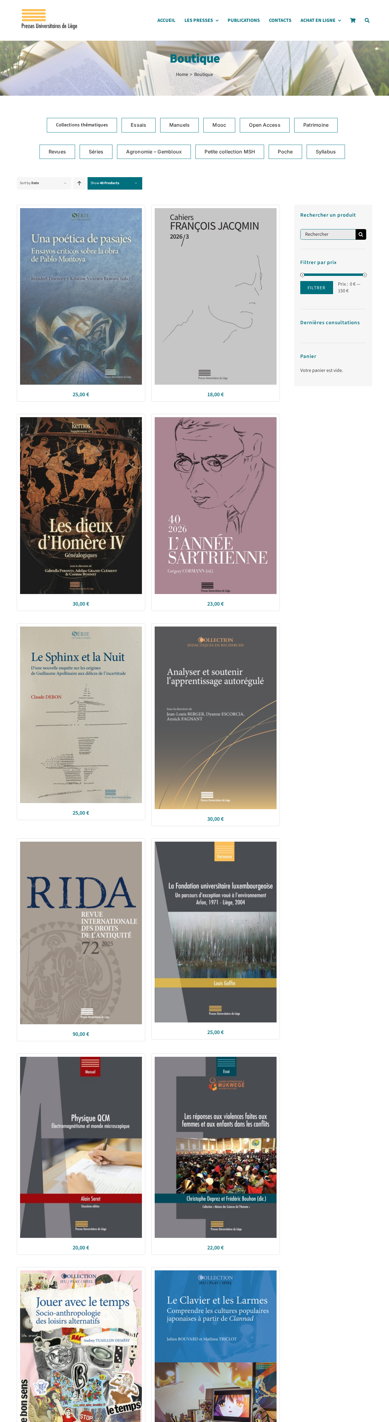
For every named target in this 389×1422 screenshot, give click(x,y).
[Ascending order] (79, 183)
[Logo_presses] (49, 11)
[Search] (367, 22)
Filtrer (316, 287)
